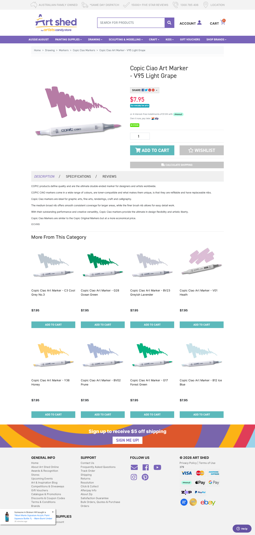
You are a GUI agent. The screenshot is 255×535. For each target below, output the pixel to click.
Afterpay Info (88, 490)
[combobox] (135, 23)
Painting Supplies (67, 39)
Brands (35, 506)
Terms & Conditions (43, 502)
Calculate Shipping (179, 165)
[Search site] (169, 23)
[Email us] (136, 469)
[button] (202, 150)
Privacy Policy (188, 463)
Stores (35, 474)
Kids (169, 39)
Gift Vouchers (190, 39)
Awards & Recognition (44, 470)
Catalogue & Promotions (46, 494)
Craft (153, 39)
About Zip (86, 494)
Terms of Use (207, 463)
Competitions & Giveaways (47, 486)
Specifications (81, 176)
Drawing (94, 39)
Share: (137, 90)
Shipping (86, 474)
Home (35, 463)
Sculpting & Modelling (125, 39)
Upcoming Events (42, 478)
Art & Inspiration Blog (44, 482)
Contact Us (87, 463)
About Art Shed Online (45, 467)
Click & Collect (90, 486)
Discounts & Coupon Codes (48, 498)
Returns (85, 478)
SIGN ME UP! (127, 440)
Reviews (109, 176)
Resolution (87, 482)
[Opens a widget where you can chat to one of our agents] (242, 529)
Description (47, 176)
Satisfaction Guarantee (95, 498)
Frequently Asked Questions (98, 467)
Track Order (88, 470)
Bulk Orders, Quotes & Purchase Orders (100, 504)
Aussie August (39, 39)
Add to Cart (155, 150)
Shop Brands (215, 39)
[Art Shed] (56, 22)
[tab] (47, 176)
